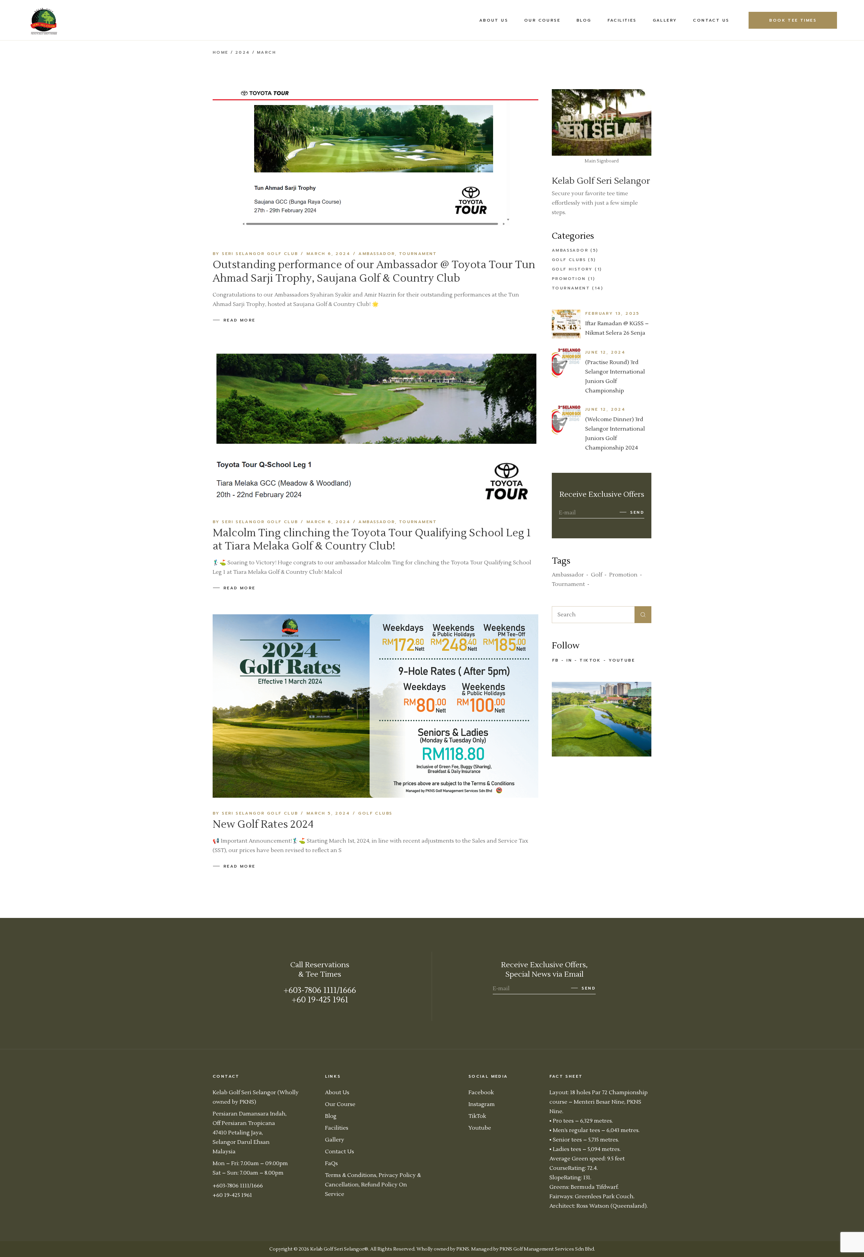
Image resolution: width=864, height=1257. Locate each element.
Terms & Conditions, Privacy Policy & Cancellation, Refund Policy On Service (373, 1185)
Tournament (418, 254)
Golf (596, 574)
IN (569, 660)
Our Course (340, 1104)
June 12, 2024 (605, 352)
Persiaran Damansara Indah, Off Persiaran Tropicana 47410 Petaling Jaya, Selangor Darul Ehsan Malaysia (250, 1132)
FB (555, 660)
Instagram (481, 1104)
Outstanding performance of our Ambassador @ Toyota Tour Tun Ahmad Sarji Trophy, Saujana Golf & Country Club (374, 271)
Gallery (334, 1139)
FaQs (331, 1163)
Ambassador (376, 254)
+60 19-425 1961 (320, 1000)
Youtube (622, 660)
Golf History (572, 269)
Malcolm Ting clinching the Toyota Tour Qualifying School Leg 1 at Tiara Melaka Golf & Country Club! (372, 539)
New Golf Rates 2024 (263, 824)
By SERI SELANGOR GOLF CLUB (255, 254)
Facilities (336, 1128)
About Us (337, 1092)
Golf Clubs (375, 813)
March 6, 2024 (328, 254)
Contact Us (339, 1151)
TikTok (590, 660)
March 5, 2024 (328, 813)
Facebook (481, 1092)
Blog (330, 1116)
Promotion (569, 279)
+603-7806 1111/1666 (320, 990)
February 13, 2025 (612, 313)
